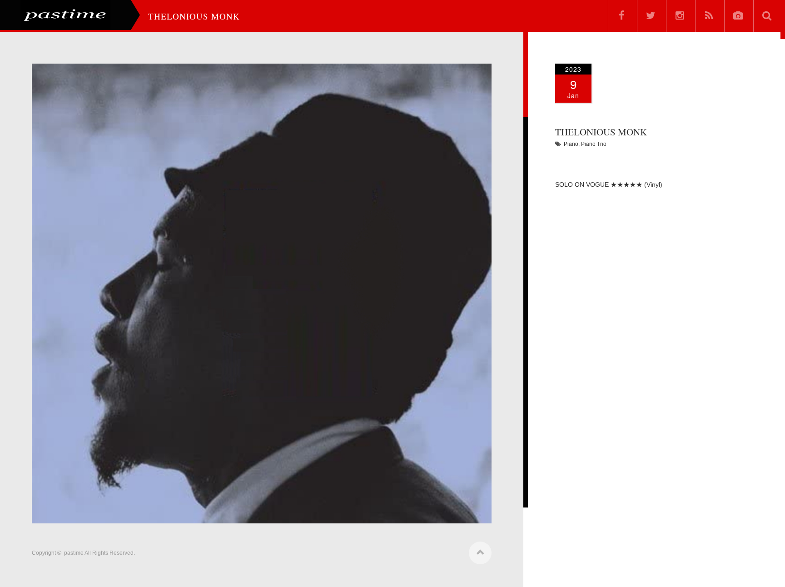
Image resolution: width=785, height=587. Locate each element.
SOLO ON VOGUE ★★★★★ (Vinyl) (608, 184)
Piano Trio (593, 144)
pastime (74, 553)
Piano (571, 144)
